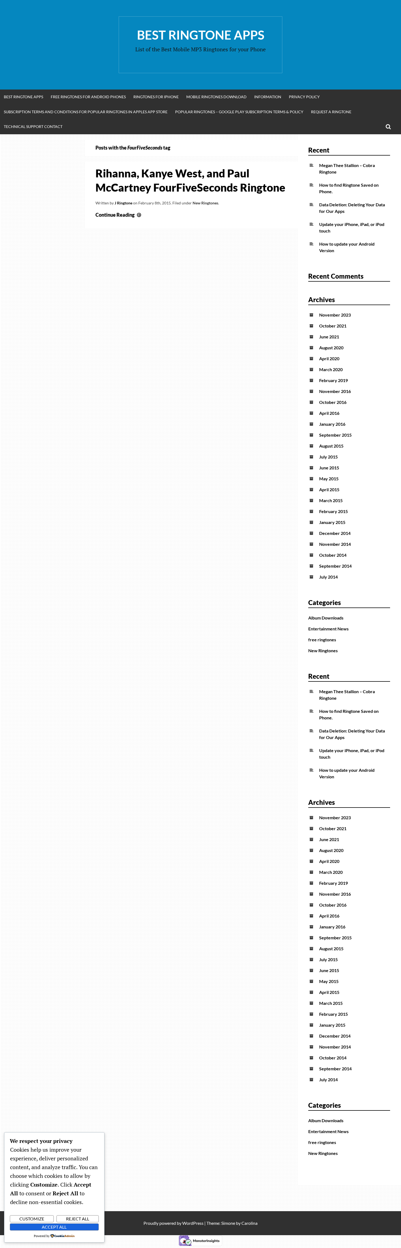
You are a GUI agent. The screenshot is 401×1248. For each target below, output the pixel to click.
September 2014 (335, 565)
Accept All (54, 1226)
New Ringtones (205, 203)
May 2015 (329, 478)
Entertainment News (328, 628)
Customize (31, 1218)
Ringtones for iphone (156, 96)
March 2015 (331, 500)
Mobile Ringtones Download (216, 96)
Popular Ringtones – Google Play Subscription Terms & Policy (239, 111)
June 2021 (329, 336)
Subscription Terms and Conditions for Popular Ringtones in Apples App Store (85, 111)
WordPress (193, 1223)
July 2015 (328, 456)
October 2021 (332, 325)
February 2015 (333, 511)
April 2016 (329, 413)
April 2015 (329, 489)
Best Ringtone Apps (200, 35)
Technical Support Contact (33, 126)
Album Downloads (325, 617)
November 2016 (335, 391)
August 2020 (331, 347)
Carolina (249, 1223)
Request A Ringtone (331, 111)
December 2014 (335, 533)
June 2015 (329, 467)
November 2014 (335, 544)
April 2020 (329, 358)
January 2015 (332, 522)
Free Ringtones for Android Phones (88, 96)
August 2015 (331, 445)
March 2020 (331, 369)
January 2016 (332, 424)
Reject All (77, 1218)
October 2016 (332, 402)
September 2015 (335, 434)
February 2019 (333, 380)
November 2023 (335, 314)
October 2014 (332, 555)
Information (267, 96)
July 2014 (328, 576)
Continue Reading (118, 215)
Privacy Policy (304, 96)
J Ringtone (123, 203)
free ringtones (322, 639)
